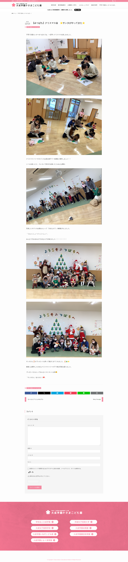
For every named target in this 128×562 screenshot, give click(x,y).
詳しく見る (77, 9)
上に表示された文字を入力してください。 (39, 476)
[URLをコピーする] (97, 393)
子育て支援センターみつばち (33, 27)
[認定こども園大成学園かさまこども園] (26, 5)
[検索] (115, 1)
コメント (31, 425)
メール (30, 455)
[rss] (113, 1)
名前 (30, 448)
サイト (29, 462)
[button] (31, 393)
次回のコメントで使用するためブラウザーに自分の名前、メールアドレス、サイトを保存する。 (55, 468)
